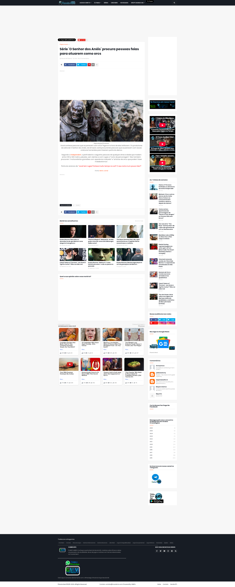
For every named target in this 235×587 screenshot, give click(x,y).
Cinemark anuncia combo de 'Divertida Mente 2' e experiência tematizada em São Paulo (167, 262)
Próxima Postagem (138, 324)
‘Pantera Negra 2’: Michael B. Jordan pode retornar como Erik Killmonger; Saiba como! (101, 241)
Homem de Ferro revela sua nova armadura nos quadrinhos (164, 275)
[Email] (93, 64)
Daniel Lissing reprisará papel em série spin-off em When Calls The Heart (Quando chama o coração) (166, 249)
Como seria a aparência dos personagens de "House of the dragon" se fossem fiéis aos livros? (167, 213)
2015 (162, 458)
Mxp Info (159, 394)
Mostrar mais (139, 221)
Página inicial (64, 44)
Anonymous (160, 366)
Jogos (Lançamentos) (138, 543)
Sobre (159, 584)
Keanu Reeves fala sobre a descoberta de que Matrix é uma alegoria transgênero (71, 241)
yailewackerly (161, 373)
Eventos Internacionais (89, 543)
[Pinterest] (89, 64)
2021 (162, 441)
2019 (162, 447)
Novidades (159, 543)
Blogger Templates (93, 584)
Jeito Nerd (112, 543)
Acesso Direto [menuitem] (85, 3)
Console (68, 543)
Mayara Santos (161, 387)
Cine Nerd (61, 543)
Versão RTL (173, 584)
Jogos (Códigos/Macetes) (123, 543)
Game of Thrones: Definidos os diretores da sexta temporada (167, 186)
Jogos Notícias (150, 543)
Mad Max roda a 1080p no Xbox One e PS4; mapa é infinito (166, 237)
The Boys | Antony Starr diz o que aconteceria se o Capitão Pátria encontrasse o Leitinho (128, 241)
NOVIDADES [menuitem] (124, 3)
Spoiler (78, 205)
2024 (162, 433)
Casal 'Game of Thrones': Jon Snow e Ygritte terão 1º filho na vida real (73, 263)
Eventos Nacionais (102, 543)
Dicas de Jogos (77, 543)
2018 (162, 450)
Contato (165, 584)
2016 (162, 455)
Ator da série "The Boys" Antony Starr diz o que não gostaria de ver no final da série (167, 226)
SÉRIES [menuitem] (106, 3)
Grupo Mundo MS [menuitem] (137, 3)
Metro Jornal (104, 171)
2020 (162, 444)
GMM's (133, 584)
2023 (162, 436)
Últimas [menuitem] (97, 3)
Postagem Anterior (64, 324)
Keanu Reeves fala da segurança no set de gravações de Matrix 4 (129, 263)
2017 (162, 452)
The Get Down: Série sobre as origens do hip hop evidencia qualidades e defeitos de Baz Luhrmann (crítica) (166, 299)
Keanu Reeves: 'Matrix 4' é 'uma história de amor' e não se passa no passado (100, 264)
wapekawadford (162, 380)
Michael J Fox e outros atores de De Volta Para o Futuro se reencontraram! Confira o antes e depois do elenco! (166, 198)
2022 (162, 439)
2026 (162, 428)
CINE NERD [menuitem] (114, 3)
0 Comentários (84, 58)
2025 (162, 431)
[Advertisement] (117, 21)
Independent (76, 155)
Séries (171, 543)
